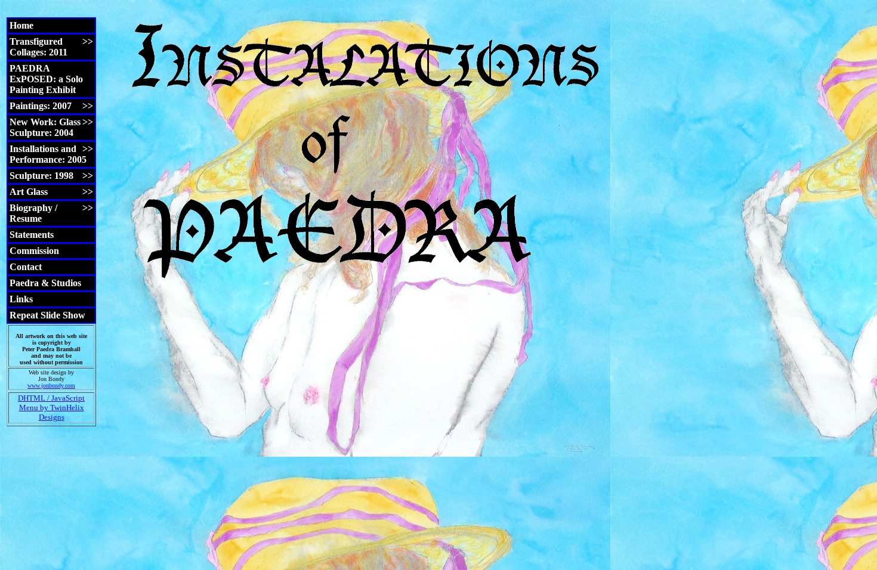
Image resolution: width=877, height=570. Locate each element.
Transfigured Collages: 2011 (51, 46)
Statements (32, 235)
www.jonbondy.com (51, 385)
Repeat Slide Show (47, 315)
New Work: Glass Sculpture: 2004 (51, 127)
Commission (34, 251)
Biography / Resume (51, 213)
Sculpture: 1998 (51, 176)
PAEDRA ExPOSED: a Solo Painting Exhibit (46, 79)
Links (21, 299)
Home (21, 25)
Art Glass (51, 192)
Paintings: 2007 (51, 106)
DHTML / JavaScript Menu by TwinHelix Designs (51, 408)
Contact (26, 267)
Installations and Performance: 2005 (51, 154)
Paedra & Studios (45, 283)
